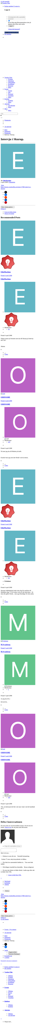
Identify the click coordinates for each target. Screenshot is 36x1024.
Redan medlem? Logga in (12, 6)
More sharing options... (7, 207)
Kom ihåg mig (12, 22)
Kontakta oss (8, 956)
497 (9, 442)
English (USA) (12, 952)
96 (9, 329)
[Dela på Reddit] (5, 197)
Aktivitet (7, 104)
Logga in (11, 26)
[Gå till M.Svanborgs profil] (18, 639)
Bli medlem (7, 34)
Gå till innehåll (5, 1)
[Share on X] (5, 192)
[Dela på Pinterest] (5, 202)
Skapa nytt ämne (9, 213)
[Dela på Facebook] (5, 195)
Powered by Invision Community (9, 960)
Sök (9, 92)
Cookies (6, 957)
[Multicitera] (5, 464)
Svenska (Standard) (14, 954)
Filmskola (11, 81)
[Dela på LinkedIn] (5, 200)
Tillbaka (10, 976)
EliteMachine (7, 180)
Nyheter (10, 79)
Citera (6, 354)
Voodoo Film (8, 77)
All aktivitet (11, 105)
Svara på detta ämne (10, 212)
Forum (6, 89)
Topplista (10, 95)
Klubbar (6, 99)
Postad (6, 275)
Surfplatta (7, 883)
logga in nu (8, 827)
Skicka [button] (7, 891)
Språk (6, 950)
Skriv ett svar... (5, 853)
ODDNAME (5, 397)
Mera (9, 87)
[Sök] (1, 117)
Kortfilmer (11, 84)
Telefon (6, 884)
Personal (10, 94)
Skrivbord (7, 881)
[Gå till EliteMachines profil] (18, 177)
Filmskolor (12, 182)
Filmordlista (11, 82)
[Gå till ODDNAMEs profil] (18, 392)
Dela (2, 185)
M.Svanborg (5, 645)
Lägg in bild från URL (14, 875)
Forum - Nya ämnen (10, 929)
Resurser (10, 86)
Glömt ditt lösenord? (14, 29)
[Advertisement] (18, 57)
